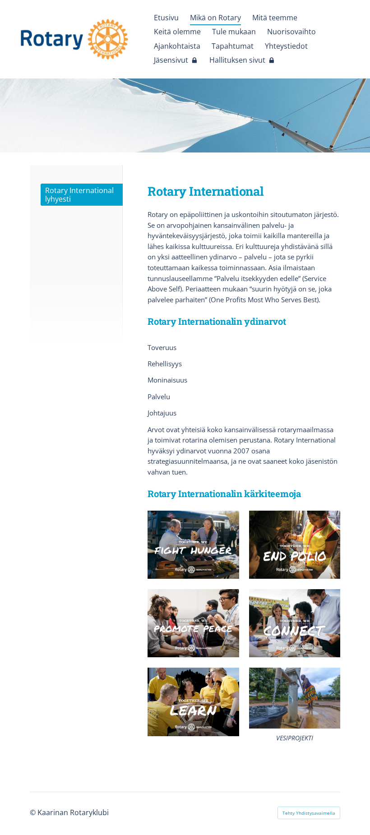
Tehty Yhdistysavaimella (308, 813)
